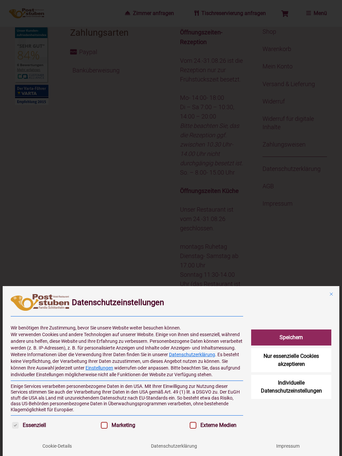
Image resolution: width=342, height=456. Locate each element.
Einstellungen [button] (99, 368)
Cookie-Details (57, 446)
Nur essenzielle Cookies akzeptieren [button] (291, 360)
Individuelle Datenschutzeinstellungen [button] (291, 387)
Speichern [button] (291, 337)
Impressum (288, 446)
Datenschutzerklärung (192, 354)
